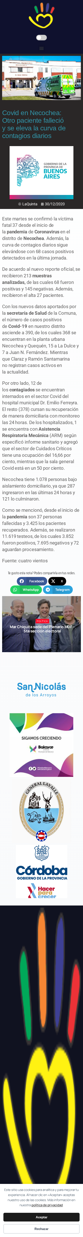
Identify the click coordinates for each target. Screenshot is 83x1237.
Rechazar (41, 1229)
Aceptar (41, 1217)
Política (42, 621)
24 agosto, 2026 (44, 638)
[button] (41, 48)
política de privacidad (47, 1205)
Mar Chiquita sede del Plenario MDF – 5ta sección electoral (42, 628)
